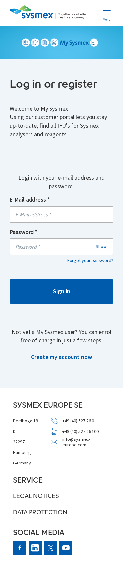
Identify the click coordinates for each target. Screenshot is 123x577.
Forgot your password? (90, 260)
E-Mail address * (30, 199)
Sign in (61, 291)
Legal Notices (36, 496)
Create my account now (61, 357)
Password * (24, 232)
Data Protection (40, 512)
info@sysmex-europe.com (76, 442)
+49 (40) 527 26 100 (80, 431)
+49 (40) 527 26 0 (78, 421)
